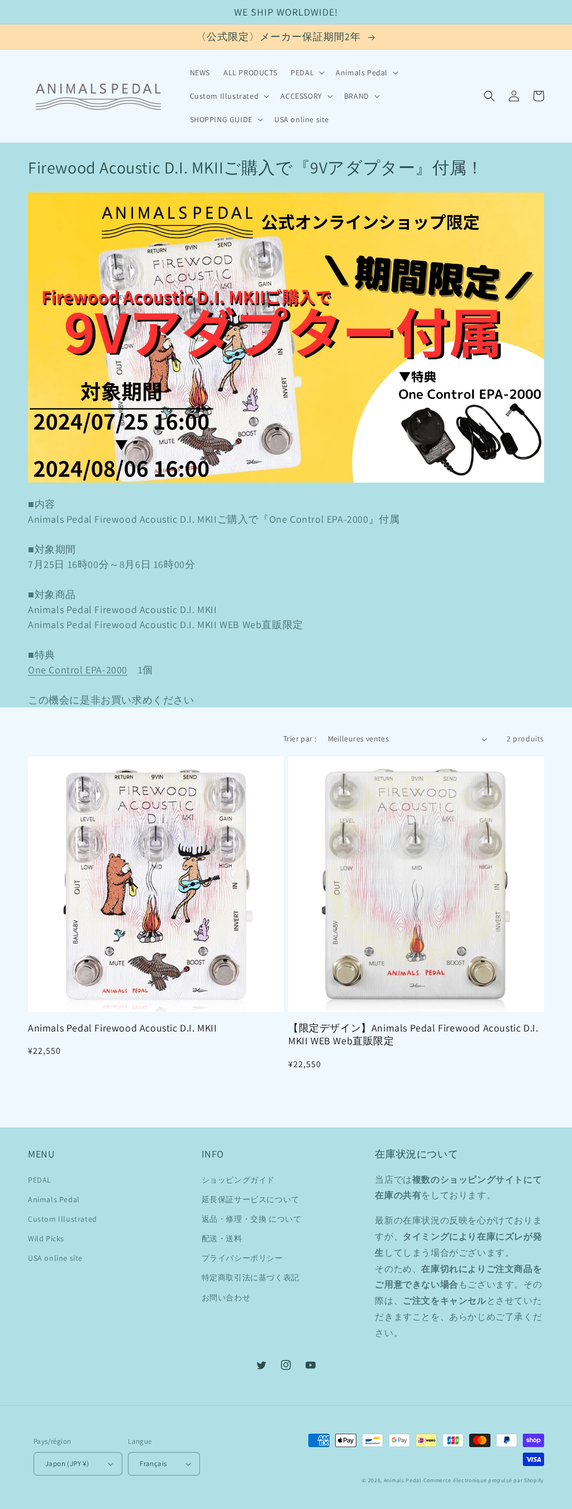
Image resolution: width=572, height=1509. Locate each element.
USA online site (55, 1258)
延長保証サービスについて (250, 1199)
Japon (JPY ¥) (67, 1463)
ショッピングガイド (238, 1180)
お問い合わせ (226, 1298)
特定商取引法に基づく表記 (250, 1277)
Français (153, 1463)
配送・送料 (222, 1238)
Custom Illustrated (62, 1219)
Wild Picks (46, 1238)
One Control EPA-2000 (77, 669)
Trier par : (299, 739)
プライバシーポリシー (242, 1258)
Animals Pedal (54, 1199)
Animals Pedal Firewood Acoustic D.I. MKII (122, 1027)
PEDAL (39, 1180)
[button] (306, 72)
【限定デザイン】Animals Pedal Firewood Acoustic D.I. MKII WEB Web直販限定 (413, 1034)
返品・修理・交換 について (252, 1219)
